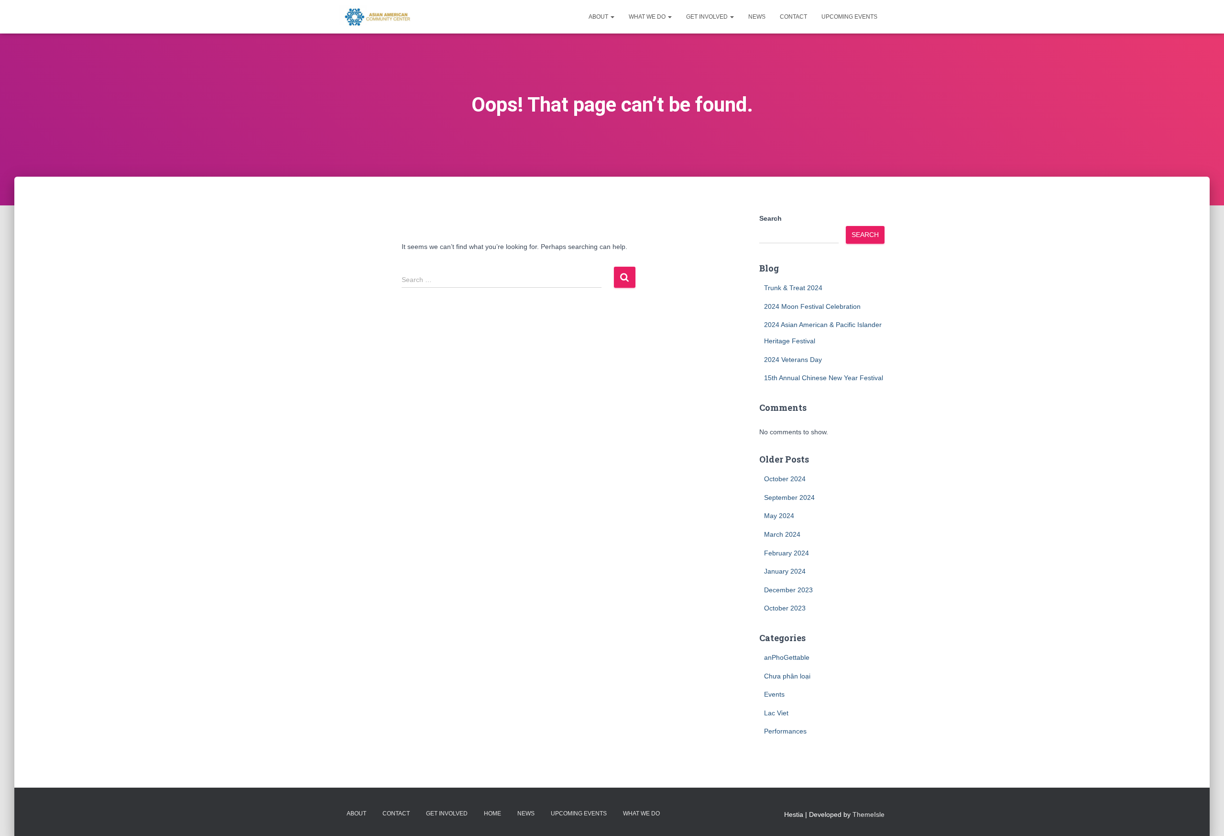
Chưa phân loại (787, 676)
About (599, 16)
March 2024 (782, 534)
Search (770, 218)
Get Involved (707, 16)
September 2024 (789, 497)
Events (774, 694)
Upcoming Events (849, 16)
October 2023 (785, 608)
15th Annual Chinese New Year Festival (823, 378)
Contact (793, 16)
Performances (785, 731)
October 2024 (785, 479)
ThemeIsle (868, 814)
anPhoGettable (786, 657)
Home (492, 813)
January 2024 (785, 571)
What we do (648, 16)
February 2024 (786, 553)
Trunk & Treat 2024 (793, 288)
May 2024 (779, 516)
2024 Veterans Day (793, 359)
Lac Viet (776, 713)
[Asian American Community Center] (375, 17)
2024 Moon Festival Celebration (812, 306)
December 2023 (788, 590)
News (756, 16)
